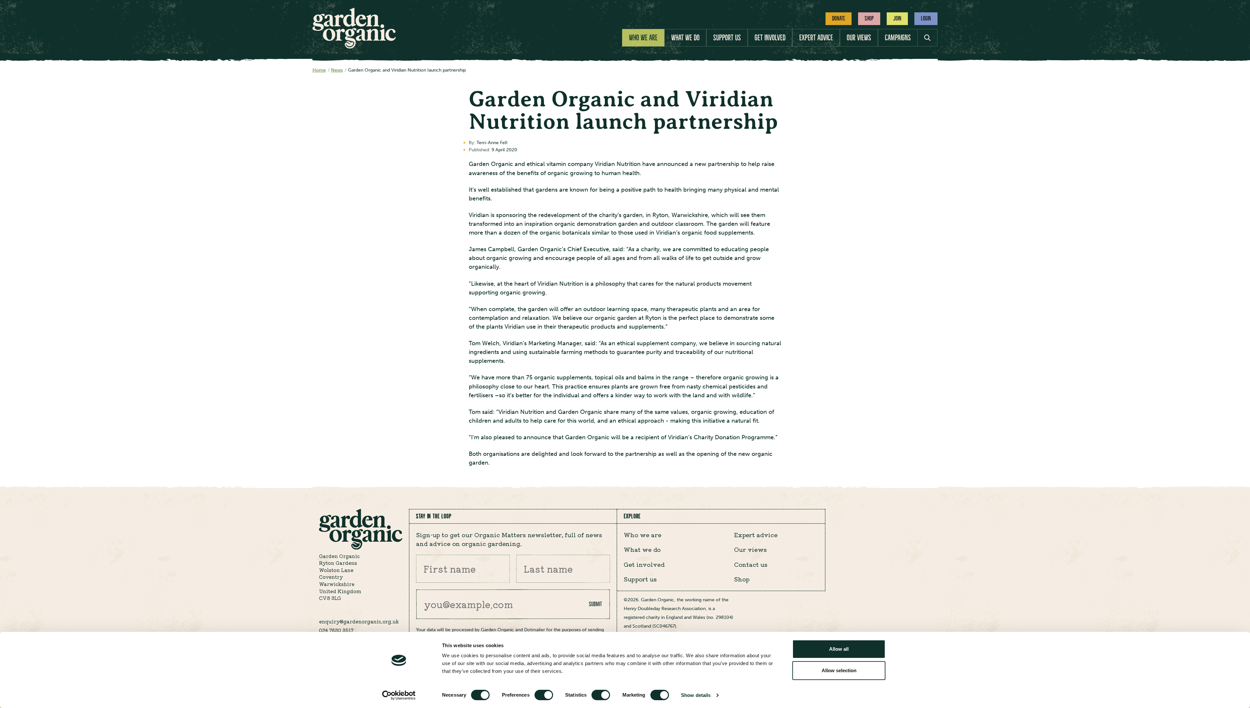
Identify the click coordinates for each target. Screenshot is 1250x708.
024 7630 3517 (336, 630)
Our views (859, 37)
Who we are (643, 37)
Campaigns (898, 37)
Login (926, 18)
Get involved (770, 37)
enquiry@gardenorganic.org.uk (359, 621)
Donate (838, 18)
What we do (685, 37)
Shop (869, 18)
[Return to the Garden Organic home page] (354, 46)
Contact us (751, 564)
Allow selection (839, 670)
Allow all (839, 649)
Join (897, 18)
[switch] (544, 695)
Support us (727, 37)
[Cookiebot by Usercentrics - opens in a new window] (398, 695)
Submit (595, 604)
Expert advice (816, 37)
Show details (696, 695)
